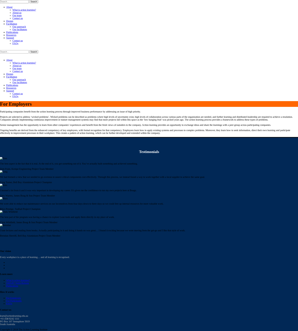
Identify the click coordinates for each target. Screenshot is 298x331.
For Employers (13, 298)
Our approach (19, 26)
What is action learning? (24, 10)
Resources (11, 35)
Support (10, 38)
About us (16, 12)
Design (9, 21)
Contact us (17, 18)
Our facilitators (19, 29)
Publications (12, 32)
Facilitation (11, 24)
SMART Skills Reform (17, 283)
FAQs (15, 43)
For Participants (14, 300)
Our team (17, 15)
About (9, 7)
